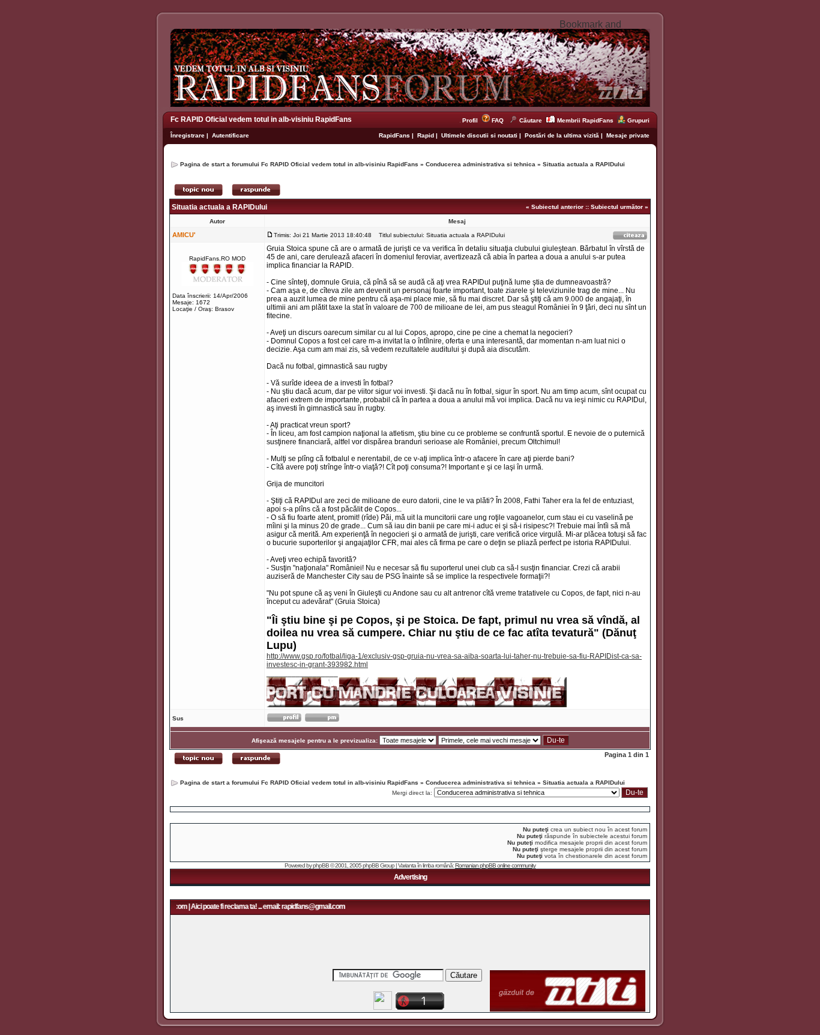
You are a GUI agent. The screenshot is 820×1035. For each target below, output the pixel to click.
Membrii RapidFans (585, 120)
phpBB (321, 865)
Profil (471, 120)
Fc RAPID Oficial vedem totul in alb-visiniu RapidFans (261, 119)
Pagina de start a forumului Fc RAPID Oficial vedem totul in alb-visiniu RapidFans (299, 164)
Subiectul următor (617, 207)
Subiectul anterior (557, 207)
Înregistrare (187, 135)
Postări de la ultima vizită (562, 135)
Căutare (530, 120)
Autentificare (230, 135)
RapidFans (395, 135)
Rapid (426, 135)
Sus (178, 718)
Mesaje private (628, 135)
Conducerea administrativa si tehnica (480, 164)
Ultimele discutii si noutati (479, 135)
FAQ (497, 120)
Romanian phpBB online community (495, 865)
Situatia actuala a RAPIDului (584, 164)
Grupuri (638, 120)
